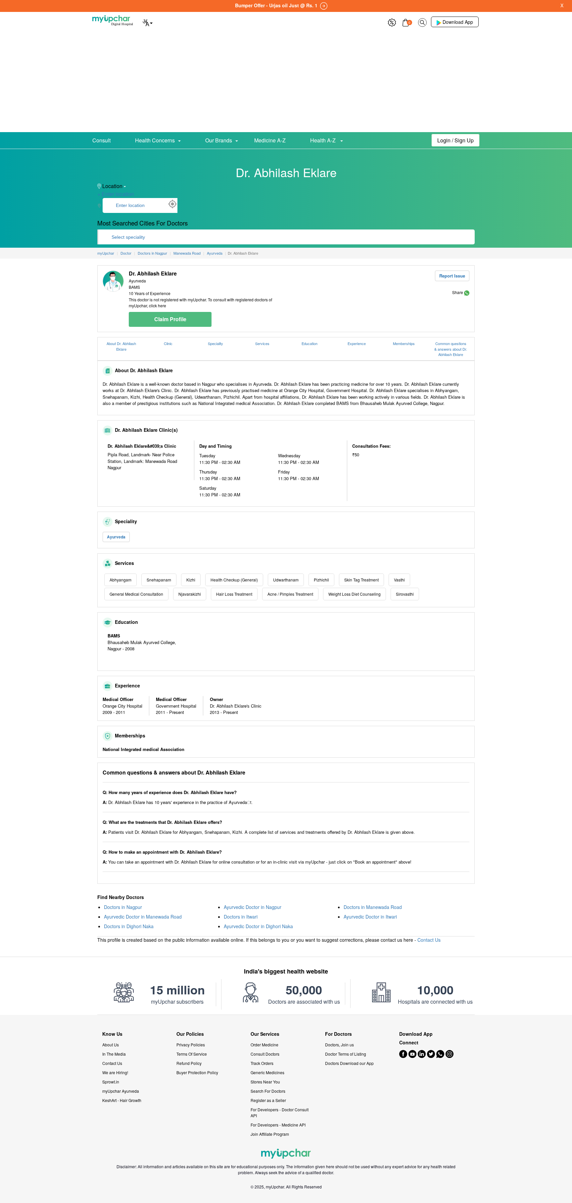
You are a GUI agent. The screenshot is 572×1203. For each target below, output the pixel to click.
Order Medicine (264, 1044)
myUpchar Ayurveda (120, 1091)
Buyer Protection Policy (197, 1072)
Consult (101, 140)
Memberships (404, 343)
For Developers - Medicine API (278, 1125)
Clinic (168, 343)
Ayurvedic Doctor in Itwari (370, 916)
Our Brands (218, 140)
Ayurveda (116, 537)
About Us (110, 1044)
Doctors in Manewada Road (373, 907)
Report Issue (452, 276)
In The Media (114, 1054)
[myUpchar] (466, 292)
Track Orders (262, 1063)
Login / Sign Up (455, 140)
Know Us (112, 1033)
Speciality (215, 343)
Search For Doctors (268, 1091)
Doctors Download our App (349, 1063)
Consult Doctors (265, 1054)
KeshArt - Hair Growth (121, 1100)
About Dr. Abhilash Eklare (121, 346)
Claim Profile (170, 319)
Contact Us (429, 939)
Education (309, 343)
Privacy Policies (190, 1044)
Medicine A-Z (270, 140)
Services (262, 343)
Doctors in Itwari (241, 916)
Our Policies (190, 1033)
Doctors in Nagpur (123, 907)
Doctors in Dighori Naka (129, 926)
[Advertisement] (286, 82)
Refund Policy (189, 1063)
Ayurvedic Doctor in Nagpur (252, 907)
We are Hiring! (115, 1072)
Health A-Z (323, 140)
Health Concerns (155, 140)
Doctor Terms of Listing (345, 1054)
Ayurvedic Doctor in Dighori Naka (258, 926)
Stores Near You (265, 1081)
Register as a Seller (268, 1100)
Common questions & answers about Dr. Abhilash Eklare (450, 349)
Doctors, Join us (339, 1044)
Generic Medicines (267, 1072)
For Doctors (338, 1033)
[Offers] (392, 21)
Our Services (265, 1033)
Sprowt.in (110, 1081)
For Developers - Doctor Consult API (280, 1112)
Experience (357, 343)
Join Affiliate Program (270, 1134)
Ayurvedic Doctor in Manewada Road (143, 916)
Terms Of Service (191, 1054)
